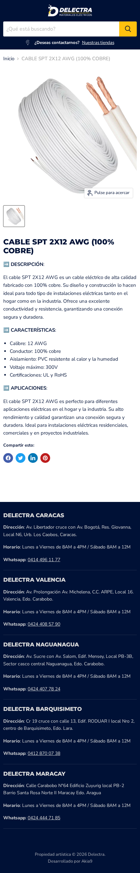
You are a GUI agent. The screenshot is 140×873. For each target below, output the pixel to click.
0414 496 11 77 (44, 560)
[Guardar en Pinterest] (45, 458)
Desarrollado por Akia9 (70, 861)
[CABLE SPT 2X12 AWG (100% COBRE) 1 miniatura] (14, 216)
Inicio (8, 59)
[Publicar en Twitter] (20, 458)
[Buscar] (128, 28)
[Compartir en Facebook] (8, 458)
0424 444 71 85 (44, 818)
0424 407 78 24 (44, 689)
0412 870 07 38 (44, 753)
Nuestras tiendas (98, 43)
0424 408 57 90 (44, 624)
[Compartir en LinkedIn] (33, 458)
